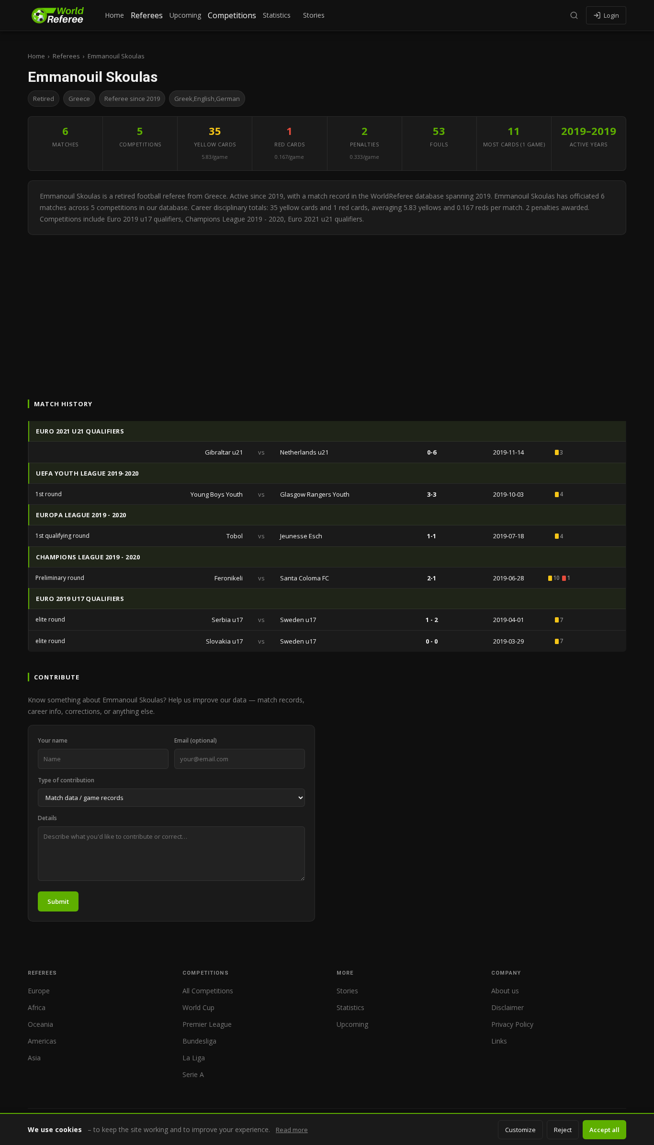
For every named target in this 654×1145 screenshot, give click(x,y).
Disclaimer (507, 1007)
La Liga (193, 1057)
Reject (563, 1129)
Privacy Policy (512, 1024)
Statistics (277, 15)
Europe (39, 990)
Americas (42, 1040)
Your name (53, 740)
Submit (58, 901)
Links (499, 1040)
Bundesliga (199, 1040)
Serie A (193, 1074)
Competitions (232, 15)
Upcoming (185, 15)
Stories (314, 15)
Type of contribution (66, 780)
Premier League (207, 1024)
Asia (34, 1057)
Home (114, 15)
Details (47, 818)
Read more (292, 1129)
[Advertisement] (327, 307)
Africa (36, 1007)
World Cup (198, 1007)
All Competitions (207, 990)
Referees (147, 15)
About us (505, 990)
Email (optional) (195, 740)
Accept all (604, 1129)
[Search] (574, 15)
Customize (520, 1129)
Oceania (40, 1024)
